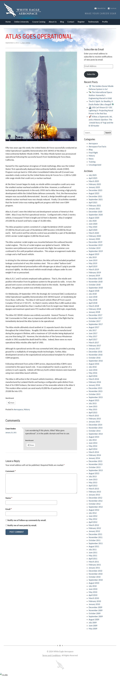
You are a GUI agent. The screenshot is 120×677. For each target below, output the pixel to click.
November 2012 (95, 501)
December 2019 (95, 242)
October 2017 (94, 321)
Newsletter (101, 8)
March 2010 (94, 598)
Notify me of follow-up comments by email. (27, 520)
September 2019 (96, 251)
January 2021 (94, 209)
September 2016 (96, 361)
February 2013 (95, 492)
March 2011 (94, 562)
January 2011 (94, 568)
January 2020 (94, 239)
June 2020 (93, 224)
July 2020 (93, 221)
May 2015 (93, 410)
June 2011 (93, 553)
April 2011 (93, 559)
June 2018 (93, 297)
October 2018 (94, 285)
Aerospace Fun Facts (97, 147)
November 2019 (95, 245)
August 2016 (94, 364)
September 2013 (96, 470)
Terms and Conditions (51, 656)
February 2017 (95, 346)
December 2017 (95, 315)
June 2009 (93, 626)
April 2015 (93, 413)
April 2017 (93, 340)
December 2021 (95, 197)
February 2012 (95, 528)
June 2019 (93, 260)
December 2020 (95, 212)
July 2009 (93, 623)
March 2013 (94, 489)
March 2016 (94, 379)
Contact (70, 22)
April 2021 (93, 203)
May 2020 (93, 227)
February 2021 (95, 206)
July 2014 (93, 440)
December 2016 (95, 352)
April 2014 (93, 449)
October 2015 (94, 394)
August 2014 (94, 437)
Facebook (113, 8)
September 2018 (96, 288)
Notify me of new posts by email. (22, 525)
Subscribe (91, 74)
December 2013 (95, 461)
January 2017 (94, 349)
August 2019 (94, 254)
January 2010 (94, 604)
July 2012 (93, 513)
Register (81, 22)
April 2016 (93, 376)
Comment (11, 471)
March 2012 (94, 525)
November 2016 (95, 355)
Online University (21, 22)
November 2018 (95, 282)
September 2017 (96, 324)
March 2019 (94, 270)
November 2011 (95, 537)
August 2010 (94, 583)
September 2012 (96, 507)
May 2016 (93, 373)
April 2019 (93, 267)
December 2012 (95, 498)
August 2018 (94, 291)
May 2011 (93, 556)
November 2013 (95, 464)
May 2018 (93, 300)
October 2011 (94, 540)
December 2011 (95, 534)
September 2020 (96, 215)
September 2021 (96, 200)
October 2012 (94, 504)
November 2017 (95, 318)
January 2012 (94, 531)
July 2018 (93, 294)
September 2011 (96, 543)
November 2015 (95, 391)
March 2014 (94, 452)
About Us (53, 22)
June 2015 (93, 407)
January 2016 (94, 385)
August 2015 (94, 400)
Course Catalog (38, 22)
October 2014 (94, 431)
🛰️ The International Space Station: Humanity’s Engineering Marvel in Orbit (100, 95)
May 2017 (93, 337)
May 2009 (93, 629)
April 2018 (93, 303)
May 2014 (93, 446)
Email (9, 509)
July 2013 (93, 477)
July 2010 (93, 586)
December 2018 (95, 279)
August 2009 (94, 620)
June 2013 (93, 480)
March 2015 (94, 416)
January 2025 (94, 187)
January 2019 (94, 276)
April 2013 (93, 486)
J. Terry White (25, 43)
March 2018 (94, 306)
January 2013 (94, 495)
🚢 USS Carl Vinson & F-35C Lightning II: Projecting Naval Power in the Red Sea (101, 111)
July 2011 (93, 550)
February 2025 (95, 184)
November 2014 (95, 428)
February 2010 (95, 601)
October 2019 (94, 248)
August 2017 (94, 327)
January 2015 (94, 422)
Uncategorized (95, 165)
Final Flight (93, 153)
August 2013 (94, 473)
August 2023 (94, 193)
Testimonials (93, 22)
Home (8, 22)
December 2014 (95, 425)
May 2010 (93, 592)
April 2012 (93, 522)
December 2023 (95, 190)
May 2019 (93, 263)
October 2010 (94, 577)
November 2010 (95, 574)
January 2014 (94, 458)
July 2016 (93, 367)
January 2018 (94, 312)
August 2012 (94, 510)
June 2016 (93, 370)
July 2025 (93, 175)
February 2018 (95, 309)
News (91, 159)
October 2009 (94, 613)
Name (9, 498)
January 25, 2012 (11, 433)
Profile (105, 22)
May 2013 (93, 483)
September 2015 (96, 397)
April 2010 (93, 595)
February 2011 (95, 565)
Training (92, 162)
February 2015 (95, 419)
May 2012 (93, 519)
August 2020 (94, 218)
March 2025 (94, 181)
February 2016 (95, 382)
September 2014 (96, 434)
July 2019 (93, 257)
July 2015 (93, 403)
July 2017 (93, 330)
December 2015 (95, 388)
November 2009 (95, 610)
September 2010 (96, 580)
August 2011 (94, 547)
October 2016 (94, 358)
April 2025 (93, 178)
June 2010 (93, 589)
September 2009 (96, 617)
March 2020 (94, 233)
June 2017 (93, 333)
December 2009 (95, 607)
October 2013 (94, 467)
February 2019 (95, 273)
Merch (8, 28)
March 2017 (94, 343)
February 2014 (95, 455)
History (27, 410)
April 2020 (93, 230)
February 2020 (95, 236)
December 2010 (95, 571)
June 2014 (93, 443)
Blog (62, 22)
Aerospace (18, 410)
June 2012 (93, 516)
